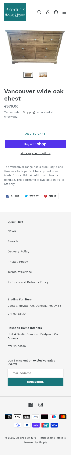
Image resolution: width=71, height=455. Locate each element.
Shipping (29, 112)
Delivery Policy (18, 251)
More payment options (36, 153)
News (12, 231)
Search (13, 241)
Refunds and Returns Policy (28, 282)
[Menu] (64, 12)
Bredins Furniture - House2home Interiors (41, 437)
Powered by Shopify (36, 442)
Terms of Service (20, 272)
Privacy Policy (18, 261)
